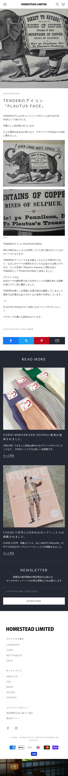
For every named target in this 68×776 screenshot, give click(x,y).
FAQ (8, 681)
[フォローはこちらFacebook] (7, 728)
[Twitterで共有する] (26, 340)
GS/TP (9, 660)
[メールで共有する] (57, 340)
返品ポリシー (13, 718)
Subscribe (34, 601)
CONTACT (11, 697)
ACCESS (10, 692)
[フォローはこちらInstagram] (16, 728)
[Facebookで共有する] (11, 340)
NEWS (9, 687)
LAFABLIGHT (13, 644)
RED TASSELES (14, 655)
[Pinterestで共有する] (41, 340)
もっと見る (8, 455)
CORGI (9, 650)
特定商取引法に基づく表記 (19, 713)
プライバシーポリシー (17, 707)
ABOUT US (12, 676)
